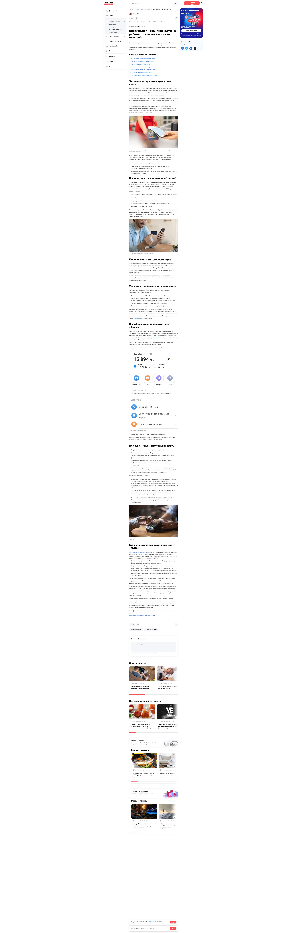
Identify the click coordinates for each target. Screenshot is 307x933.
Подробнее (151, 928)
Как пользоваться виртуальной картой (142, 61)
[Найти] (175, 3)
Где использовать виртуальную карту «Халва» (145, 75)
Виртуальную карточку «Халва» (138, 552)
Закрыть (173, 922)
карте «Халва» (142, 278)
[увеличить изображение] (153, 132)
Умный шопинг (112, 24)
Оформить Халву (192, 3)
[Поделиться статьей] (136, 18)
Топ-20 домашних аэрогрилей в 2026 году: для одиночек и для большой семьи (143, 775)
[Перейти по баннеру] (191, 23)
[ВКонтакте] (190, 48)
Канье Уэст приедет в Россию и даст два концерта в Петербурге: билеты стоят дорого (169, 726)
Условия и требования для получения (142, 67)
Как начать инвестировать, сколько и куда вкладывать (140, 687)
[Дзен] (195, 48)
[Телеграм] (186, 48)
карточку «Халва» (158, 338)
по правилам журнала (153, 652)
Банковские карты (136, 630)
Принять (173, 928)
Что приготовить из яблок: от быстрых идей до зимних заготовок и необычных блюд (141, 726)
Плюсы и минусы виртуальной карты (142, 72)
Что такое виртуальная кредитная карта (143, 58)
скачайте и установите (153, 921)
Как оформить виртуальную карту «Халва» (144, 70)
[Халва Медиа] (108, 3)
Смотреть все (172, 750)
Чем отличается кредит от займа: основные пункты (169, 687)
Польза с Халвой (113, 32)
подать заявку (138, 318)
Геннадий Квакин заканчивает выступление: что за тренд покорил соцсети (143, 826)
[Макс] (182, 48)
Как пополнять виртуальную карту (141, 64)
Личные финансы (113, 27)
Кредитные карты (151, 630)
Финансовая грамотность (115, 29)
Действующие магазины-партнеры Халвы (142, 615)
